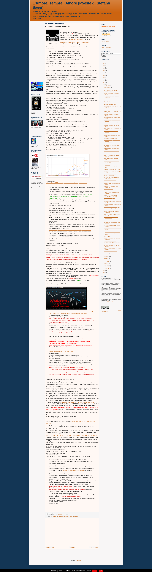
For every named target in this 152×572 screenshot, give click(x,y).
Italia (66, 516)
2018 (104, 72)
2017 (104, 73)
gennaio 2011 (107, 268)
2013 (104, 80)
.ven (104, 181)
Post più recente (50, 547)
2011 (104, 84)
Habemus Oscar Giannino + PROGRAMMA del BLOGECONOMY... (112, 231)
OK (101, 571)
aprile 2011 (106, 263)
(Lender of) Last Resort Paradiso (110, 138)
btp (51, 516)
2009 (104, 272)
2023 (104, 63)
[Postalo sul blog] (48, 514)
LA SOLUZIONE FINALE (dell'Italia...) (111, 190)
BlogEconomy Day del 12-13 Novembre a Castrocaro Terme (77, 402)
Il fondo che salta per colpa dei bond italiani (61, 351)
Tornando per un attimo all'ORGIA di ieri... (112, 88)
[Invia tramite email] (47, 514)
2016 (104, 75)
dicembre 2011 (107, 85)
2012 (104, 82)
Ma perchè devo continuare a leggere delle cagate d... (111, 178)
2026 (104, 61)
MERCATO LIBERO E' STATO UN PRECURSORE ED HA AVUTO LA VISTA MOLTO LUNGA (71, 435)
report (76, 516)
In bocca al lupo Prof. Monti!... (110, 180)
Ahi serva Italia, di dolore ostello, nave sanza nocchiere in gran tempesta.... (66, 183)
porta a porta (72, 516)
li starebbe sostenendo (76, 39)
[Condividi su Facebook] (52, 514)
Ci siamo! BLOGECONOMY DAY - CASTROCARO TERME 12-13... (111, 196)
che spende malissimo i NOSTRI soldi (73, 470)
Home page (72, 547)
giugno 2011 (106, 259)
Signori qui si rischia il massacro (110, 240)
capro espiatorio (57, 516)
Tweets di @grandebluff (106, 47)
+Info (94, 571)
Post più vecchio (94, 547)
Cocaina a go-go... (107, 236)
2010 (104, 270)
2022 (104, 65)
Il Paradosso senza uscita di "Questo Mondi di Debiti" (111, 162)
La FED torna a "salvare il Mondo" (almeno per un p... (111, 91)
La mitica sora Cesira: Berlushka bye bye (112, 207)
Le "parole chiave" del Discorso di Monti (112, 169)
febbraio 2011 (107, 266)
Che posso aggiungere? (109, 199)
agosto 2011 (106, 256)
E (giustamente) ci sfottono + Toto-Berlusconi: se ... (111, 218)
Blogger (79, 560)
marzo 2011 (106, 265)
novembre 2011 (107, 87)
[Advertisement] (72, 533)
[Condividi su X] (50, 514)
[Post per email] (66, 514)
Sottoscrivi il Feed (105, 41)
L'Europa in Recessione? (109, 175)
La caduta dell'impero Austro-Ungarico (111, 151)
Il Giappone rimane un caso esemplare (111, 133)
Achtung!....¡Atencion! (108, 189)
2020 (104, 68)
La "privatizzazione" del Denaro (110, 173)
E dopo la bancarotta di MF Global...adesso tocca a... (109, 234)
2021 (104, 67)
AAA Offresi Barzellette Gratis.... (110, 104)
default (63, 516)
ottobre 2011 (106, 253)
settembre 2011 (107, 254)
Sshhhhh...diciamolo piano (109, 198)
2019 (104, 70)
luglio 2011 (106, 258)
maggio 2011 (107, 261)
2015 (104, 77)
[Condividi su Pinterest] (53, 514)
